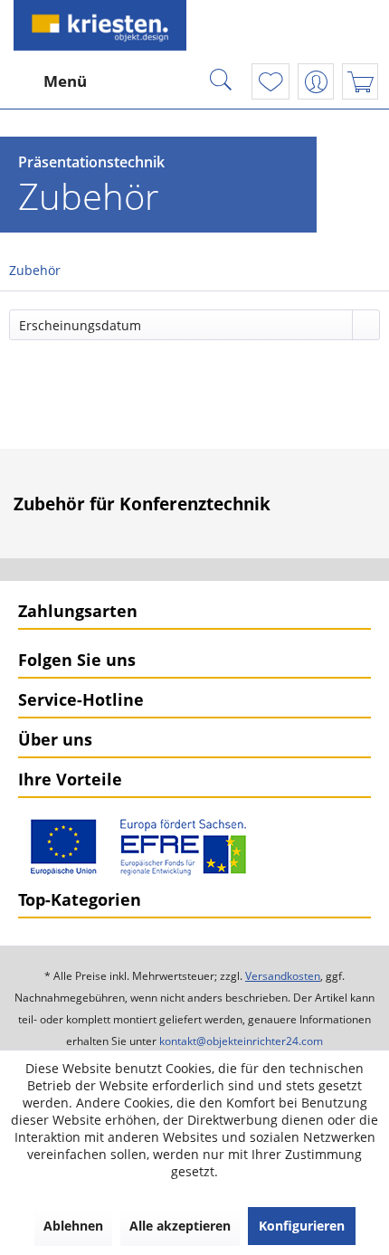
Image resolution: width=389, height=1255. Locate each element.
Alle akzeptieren (180, 1225)
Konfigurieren (302, 1225)
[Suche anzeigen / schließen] (221, 81)
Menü (65, 81)
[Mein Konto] (316, 81)
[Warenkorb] (360, 81)
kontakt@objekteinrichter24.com (241, 1041)
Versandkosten (282, 976)
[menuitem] (48, 81)
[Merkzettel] (270, 81)
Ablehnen (73, 1225)
